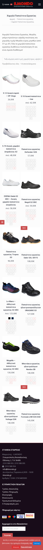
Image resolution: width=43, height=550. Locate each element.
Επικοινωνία (7, 498)
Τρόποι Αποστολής (10, 489)
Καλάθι (8, 4)
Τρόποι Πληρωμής (10, 492)
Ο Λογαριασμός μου (10, 504)
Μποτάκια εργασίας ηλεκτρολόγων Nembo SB (31, 366)
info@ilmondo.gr (9, 469)
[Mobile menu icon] (39, 4)
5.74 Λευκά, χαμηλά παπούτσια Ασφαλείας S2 (11, 149)
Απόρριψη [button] (16, 547)
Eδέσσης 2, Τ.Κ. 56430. (12, 460)
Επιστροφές (7, 495)
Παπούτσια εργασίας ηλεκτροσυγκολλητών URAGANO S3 (31, 307)
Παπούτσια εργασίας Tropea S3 (10, 254)
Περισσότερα (26, 547)
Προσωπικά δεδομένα (11, 501)
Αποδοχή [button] (37, 543)
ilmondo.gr (7, 475)
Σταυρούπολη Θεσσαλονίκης (15, 457)
